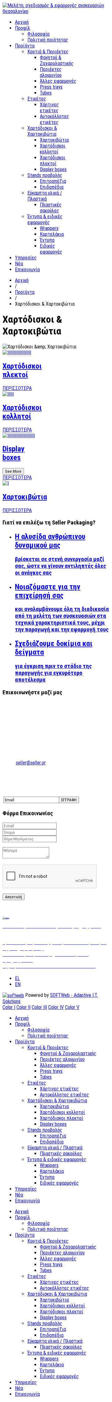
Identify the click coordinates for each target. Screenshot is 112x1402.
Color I (8, 1007)
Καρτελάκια (52, 234)
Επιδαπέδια (51, 187)
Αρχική (22, 22)
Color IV (56, 1007)
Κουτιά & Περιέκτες (47, 52)
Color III (39, 1007)
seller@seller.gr (31, 763)
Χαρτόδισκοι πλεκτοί (52, 160)
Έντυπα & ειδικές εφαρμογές (45, 219)
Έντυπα (47, 240)
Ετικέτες (36, 99)
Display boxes (53, 169)
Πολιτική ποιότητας (47, 40)
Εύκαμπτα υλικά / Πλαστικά (44, 196)
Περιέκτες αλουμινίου (51, 72)
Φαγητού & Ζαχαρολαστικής (56, 60)
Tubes (46, 93)
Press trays (51, 87)
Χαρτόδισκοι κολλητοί (52, 149)
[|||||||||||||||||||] (16, 353)
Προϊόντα (25, 46)
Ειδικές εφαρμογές (51, 249)
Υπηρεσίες (26, 258)
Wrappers (49, 228)
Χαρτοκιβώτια (54, 140)
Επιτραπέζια (53, 181)
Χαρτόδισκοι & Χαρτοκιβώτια (42, 131)
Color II (23, 1007)
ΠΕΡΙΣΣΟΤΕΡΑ (17, 388)
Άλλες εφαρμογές (58, 81)
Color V (72, 1007)
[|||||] (8, 394)
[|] (5, 483)
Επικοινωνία (27, 269)
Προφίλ (22, 28)
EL (17, 978)
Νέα (19, 264)
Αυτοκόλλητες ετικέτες (54, 119)
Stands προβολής (44, 175)
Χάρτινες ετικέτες (49, 107)
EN (18, 984)
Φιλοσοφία (38, 34)
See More (13, 471)
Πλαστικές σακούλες (51, 208)
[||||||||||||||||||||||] (18, 436)
